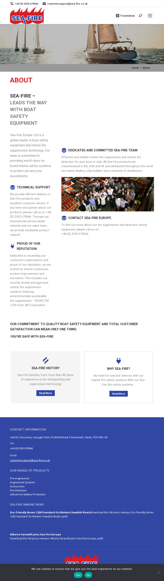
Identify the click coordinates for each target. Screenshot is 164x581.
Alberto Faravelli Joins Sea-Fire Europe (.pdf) (76, 538)
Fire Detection (18, 490)
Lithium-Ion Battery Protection (28, 494)
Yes (78, 575)
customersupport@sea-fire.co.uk (67, 3)
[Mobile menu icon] (150, 16)
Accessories (17, 486)
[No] (159, 572)
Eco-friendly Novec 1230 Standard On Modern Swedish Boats (50, 512)
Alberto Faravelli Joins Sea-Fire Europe (35, 534)
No (88, 575)
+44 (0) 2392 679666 (26, 3)
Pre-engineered (19, 478)
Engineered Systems (22, 482)
